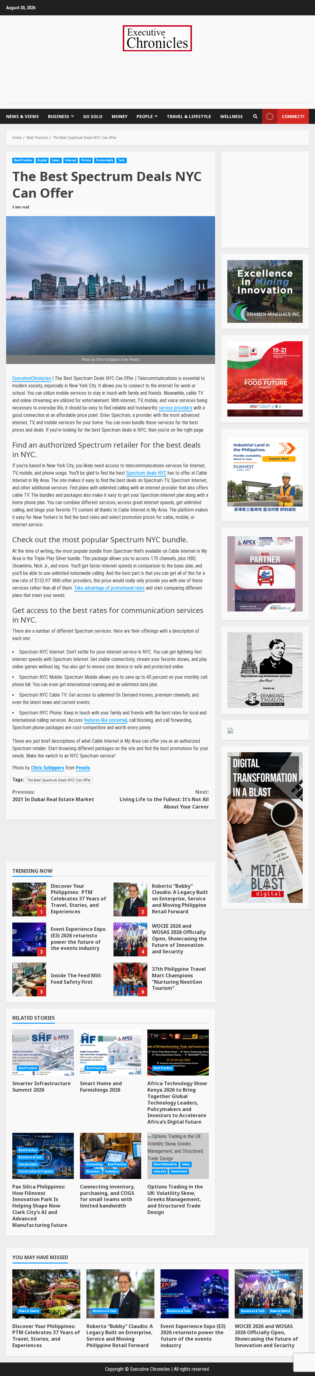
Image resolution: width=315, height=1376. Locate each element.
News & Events (29, 1311)
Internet (70, 160)
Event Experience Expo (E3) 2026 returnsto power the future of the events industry (29, 939)
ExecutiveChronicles (31, 378)
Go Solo (92, 116)
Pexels (83, 768)
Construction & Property (36, 1171)
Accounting (94, 1164)
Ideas (56, 160)
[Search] (255, 116)
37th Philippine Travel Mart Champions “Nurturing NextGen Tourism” (130, 979)
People (145, 116)
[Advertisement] (157, 78)
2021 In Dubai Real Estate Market (53, 796)
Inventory (111, 1171)
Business (58, 116)
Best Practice (23, 160)
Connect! (293, 116)
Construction (28, 1164)
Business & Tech (30, 1157)
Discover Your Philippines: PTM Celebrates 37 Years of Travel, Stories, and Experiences (29, 899)
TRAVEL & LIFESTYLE (189, 116)
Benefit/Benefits (165, 1164)
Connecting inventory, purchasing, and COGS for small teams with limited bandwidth (111, 1156)
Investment (179, 1171)
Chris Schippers (47, 768)
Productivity (104, 160)
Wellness (231, 116)
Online (86, 160)
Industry (160, 1171)
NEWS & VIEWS (22, 116)
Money (119, 116)
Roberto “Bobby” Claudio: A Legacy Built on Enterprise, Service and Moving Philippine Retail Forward (130, 899)
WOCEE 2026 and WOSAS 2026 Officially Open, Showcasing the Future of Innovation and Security (130, 939)
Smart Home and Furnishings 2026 (111, 1053)
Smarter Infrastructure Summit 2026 (43, 1053)
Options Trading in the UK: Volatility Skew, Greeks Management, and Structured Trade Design (178, 1156)
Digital (42, 160)
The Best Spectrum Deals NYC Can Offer (59, 780)
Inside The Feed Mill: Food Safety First (29, 979)
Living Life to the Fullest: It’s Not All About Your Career (164, 799)
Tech (121, 160)
